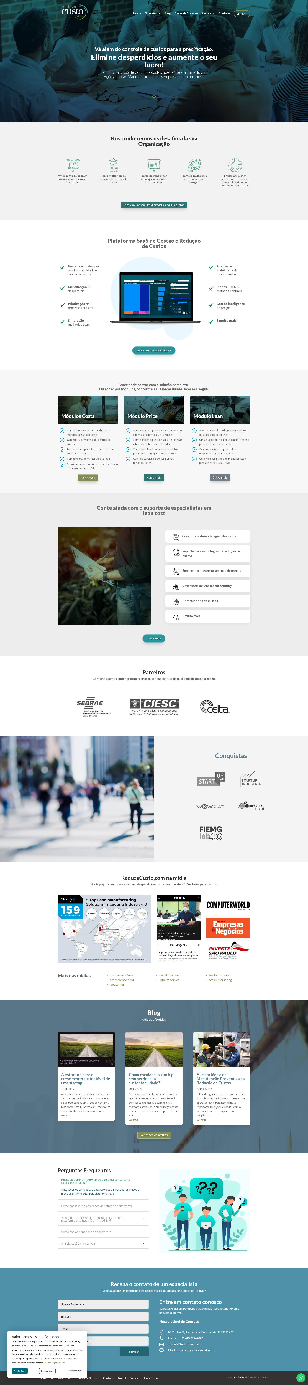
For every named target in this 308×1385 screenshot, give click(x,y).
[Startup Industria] (250, 786)
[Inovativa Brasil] (250, 813)
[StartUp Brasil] (210, 786)
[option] (93, 706)
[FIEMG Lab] (210, 840)
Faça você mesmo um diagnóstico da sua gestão (154, 205)
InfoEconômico (169, 980)
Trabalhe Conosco (128, 1378)
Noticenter (117, 985)
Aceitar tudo (20, 1370)
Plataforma (151, 1378)
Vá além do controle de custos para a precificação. (154, 49)
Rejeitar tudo (47, 1370)
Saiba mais (88, 478)
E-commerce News (122, 975)
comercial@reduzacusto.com (184, 1344)
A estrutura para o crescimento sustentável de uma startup (85, 1078)
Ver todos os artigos (154, 1135)
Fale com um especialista (154, 350)
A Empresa (57, 1378)
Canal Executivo (169, 975)
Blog (168, 13)
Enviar (134, 1351)
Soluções (151, 13)
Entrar (242, 13)
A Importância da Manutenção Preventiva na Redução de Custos (221, 1078)
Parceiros (208, 13)
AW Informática (219, 975)
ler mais (66, 1115)
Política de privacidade (54, 1362)
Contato (224, 13)
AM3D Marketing (220, 980)
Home (137, 13)
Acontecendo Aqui (122, 980)
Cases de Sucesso (186, 13)
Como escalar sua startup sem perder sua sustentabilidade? (151, 1078)
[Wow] (210, 813)
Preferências (74, 1370)
